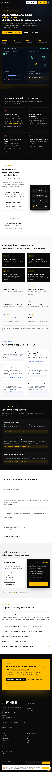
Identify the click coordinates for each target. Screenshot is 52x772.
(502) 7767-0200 (5, 725)
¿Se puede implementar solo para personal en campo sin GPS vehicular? (22, 631)
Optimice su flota (5, 742)
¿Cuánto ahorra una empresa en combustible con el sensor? (19, 614)
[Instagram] (3, 712)
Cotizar (3, 733)
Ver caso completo (8, 492)
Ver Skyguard (9, 584)
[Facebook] (6, 712)
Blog (28, 738)
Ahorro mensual (5, 740)
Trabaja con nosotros (31, 742)
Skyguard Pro (30, 705)
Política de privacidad (6, 749)
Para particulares (5, 735)
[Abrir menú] (48, 2)
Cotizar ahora (42, 2)
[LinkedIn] (9, 712)
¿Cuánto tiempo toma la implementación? (14, 641)
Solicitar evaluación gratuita (11, 32)
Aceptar (45, 767)
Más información (29, 768)
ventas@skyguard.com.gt (7, 727)
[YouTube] (11, 712)
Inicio (3, 7)
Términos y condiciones (7, 751)
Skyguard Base (30, 703)
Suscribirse (46, 762)
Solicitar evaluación (37, 584)
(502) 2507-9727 (5, 718)
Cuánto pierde (5, 738)
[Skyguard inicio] (6, 2)
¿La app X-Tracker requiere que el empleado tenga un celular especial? (22, 626)
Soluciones (8, 7)
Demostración (30, 710)
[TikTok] (14, 712)
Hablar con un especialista (31, 32)
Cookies (3, 753)
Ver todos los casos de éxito (11, 536)
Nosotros (29, 735)
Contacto (29, 740)
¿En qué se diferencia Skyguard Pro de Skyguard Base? (17, 646)
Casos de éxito (30, 708)
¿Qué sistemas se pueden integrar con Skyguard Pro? (17, 636)
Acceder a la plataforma (32, 733)
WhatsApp (10, 684)
